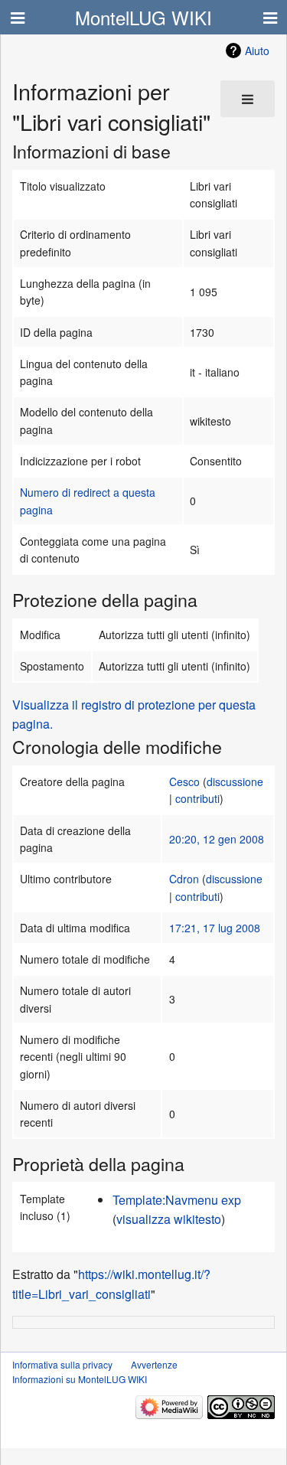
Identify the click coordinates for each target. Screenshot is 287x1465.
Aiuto (257, 50)
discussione (235, 781)
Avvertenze (154, 1364)
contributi (197, 798)
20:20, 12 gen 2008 (216, 839)
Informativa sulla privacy (62, 1364)
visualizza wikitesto (168, 1219)
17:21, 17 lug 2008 (214, 927)
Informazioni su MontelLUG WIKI (79, 1378)
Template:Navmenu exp (177, 1200)
